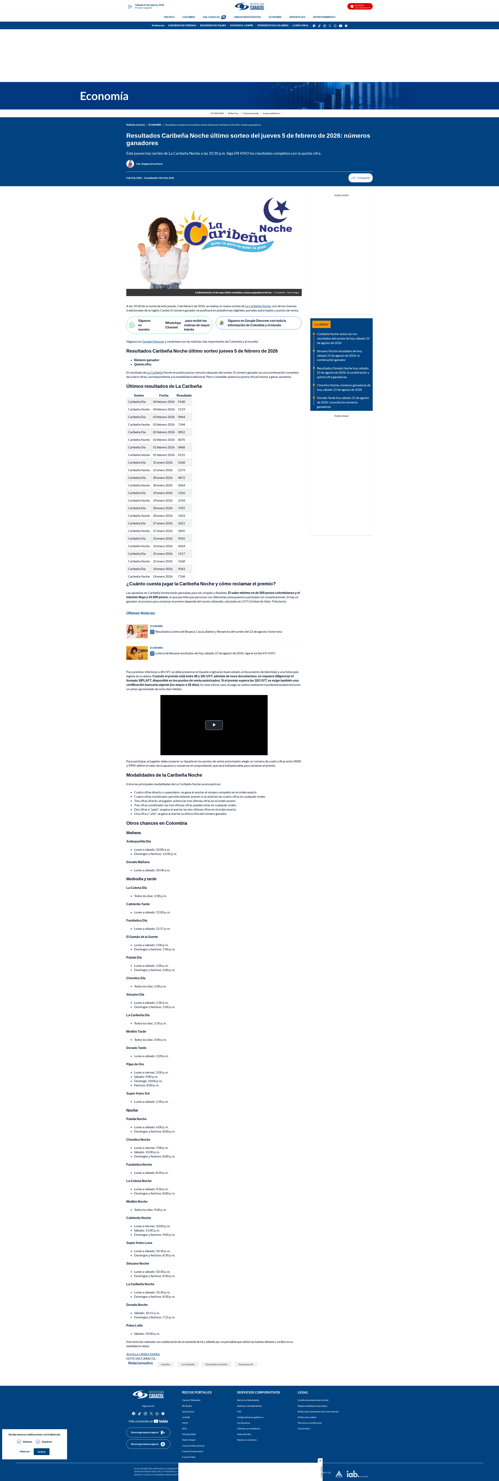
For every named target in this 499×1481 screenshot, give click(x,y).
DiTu (184, 1428)
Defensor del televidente (249, 1405)
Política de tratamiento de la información (318, 1411)
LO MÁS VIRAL (301, 25)
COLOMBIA (188, 17)
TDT (239, 1411)
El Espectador (189, 1434)
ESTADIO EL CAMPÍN (241, 25)
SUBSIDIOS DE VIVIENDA (182, 25)
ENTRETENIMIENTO (324, 17)
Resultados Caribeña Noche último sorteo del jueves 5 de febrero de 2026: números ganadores (213, 124)
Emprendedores (271, 113)
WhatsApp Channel (173, 325)
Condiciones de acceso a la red (313, 1400)
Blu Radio (187, 1405)
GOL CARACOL (211, 17)
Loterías (165, 1364)
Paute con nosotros (247, 1440)
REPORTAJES (297, 17)
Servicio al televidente (248, 1400)
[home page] (249, 6)
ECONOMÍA (275, 17)
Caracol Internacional (193, 1445)
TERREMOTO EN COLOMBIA (273, 25)
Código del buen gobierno (250, 1417)
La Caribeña (155, 372)
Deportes (47, 1441)
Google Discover (153, 341)
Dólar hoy (233, 113)
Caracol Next (188, 1456)
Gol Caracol (188, 1411)
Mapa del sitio (244, 1434)
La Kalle (186, 1417)
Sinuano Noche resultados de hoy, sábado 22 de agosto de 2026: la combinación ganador (339, 355)
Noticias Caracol (135, 124)
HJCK (185, 1422)
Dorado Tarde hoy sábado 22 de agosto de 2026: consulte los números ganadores (343, 402)
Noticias (27, 1441)
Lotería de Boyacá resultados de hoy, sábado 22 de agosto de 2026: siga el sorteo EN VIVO (215, 653)
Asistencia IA (246, 1364)
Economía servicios (216, 1364)
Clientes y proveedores (248, 1428)
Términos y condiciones (310, 1422)
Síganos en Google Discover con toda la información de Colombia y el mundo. (257, 323)
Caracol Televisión (191, 1400)
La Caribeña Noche (258, 306)
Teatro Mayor (189, 1440)
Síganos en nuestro (144, 325)
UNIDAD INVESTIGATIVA (247, 17)
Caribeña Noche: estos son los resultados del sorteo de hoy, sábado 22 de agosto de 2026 (343, 338)
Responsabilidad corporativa (312, 1405)
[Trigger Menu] (129, 6)
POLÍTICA (169, 17)
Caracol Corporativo (192, 1451)
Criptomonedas (250, 113)
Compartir (361, 177)
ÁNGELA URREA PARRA (143, 1354)
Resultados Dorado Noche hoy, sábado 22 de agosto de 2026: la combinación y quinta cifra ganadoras (343, 372)
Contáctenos (243, 1422)
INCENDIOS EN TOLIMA (213, 25)
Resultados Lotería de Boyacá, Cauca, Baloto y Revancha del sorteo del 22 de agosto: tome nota (218, 631)
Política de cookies (307, 1417)
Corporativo (304, 1428)
